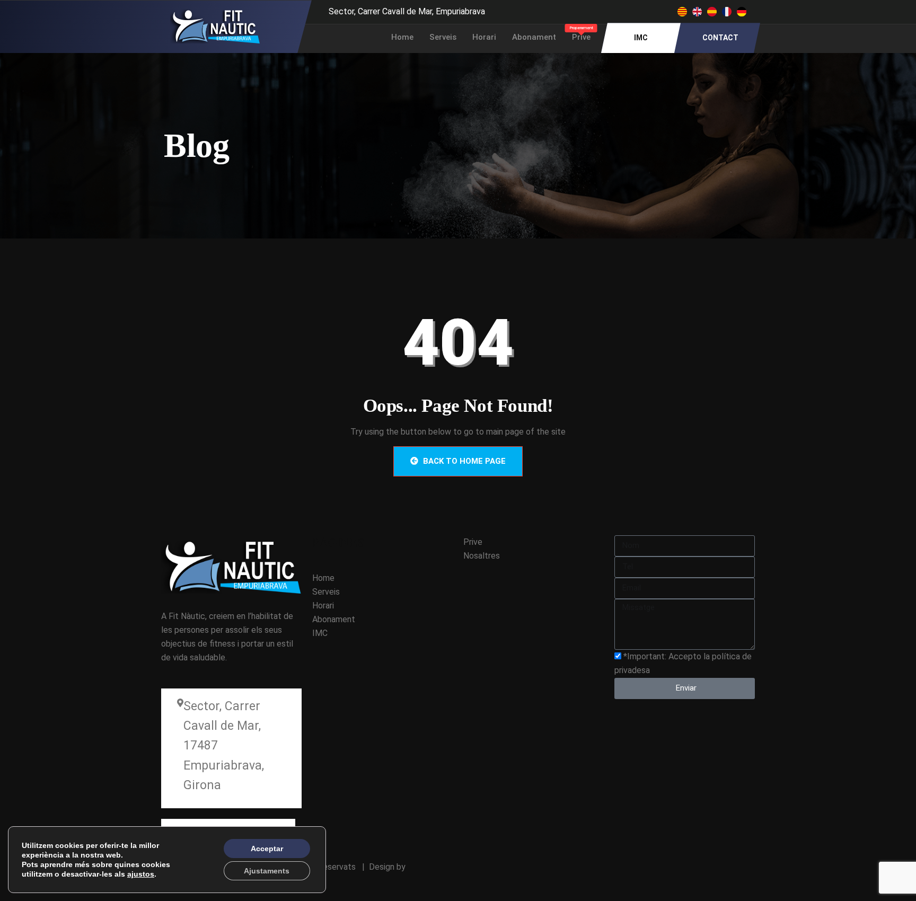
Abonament (534, 37)
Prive (581, 33)
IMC (641, 37)
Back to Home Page (463, 461)
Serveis (442, 37)
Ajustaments (266, 871)
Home (402, 37)
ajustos (140, 874)
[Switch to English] (697, 12)
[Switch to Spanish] (711, 12)
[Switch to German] (741, 12)
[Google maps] (621, 11)
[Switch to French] (726, 12)
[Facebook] (579, 11)
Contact (720, 37)
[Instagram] (600, 11)
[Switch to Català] (682, 12)
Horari (484, 37)
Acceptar (267, 848)
